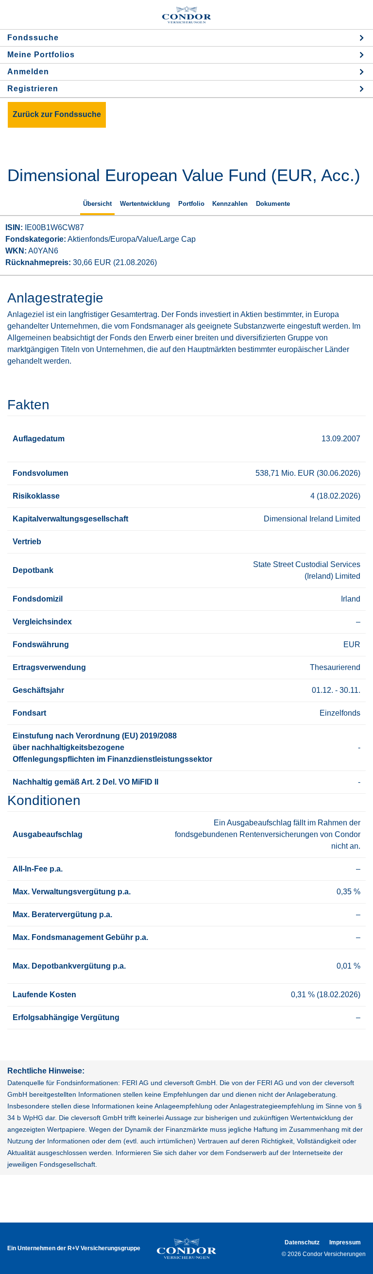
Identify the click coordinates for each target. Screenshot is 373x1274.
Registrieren (32, 88)
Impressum (345, 1242)
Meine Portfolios (41, 54)
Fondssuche (33, 38)
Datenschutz (302, 1242)
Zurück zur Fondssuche (57, 114)
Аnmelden (28, 71)
